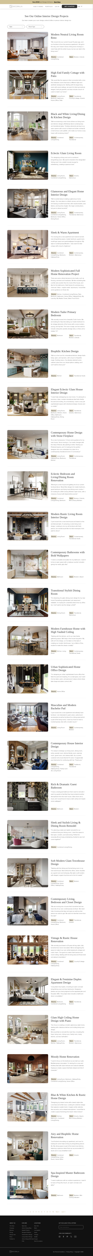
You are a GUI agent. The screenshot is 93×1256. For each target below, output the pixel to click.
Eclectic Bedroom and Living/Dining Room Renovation (63, 477)
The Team (12, 1226)
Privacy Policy (69, 1252)
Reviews (12, 1230)
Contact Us (12, 1239)
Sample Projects (26, 1230)
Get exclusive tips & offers (67, 1223)
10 (53, 1212)
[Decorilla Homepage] (16, 6)
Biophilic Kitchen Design (65, 351)
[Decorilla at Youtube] (75, 1236)
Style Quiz (24, 1226)
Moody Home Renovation (65, 1056)
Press (11, 1236)
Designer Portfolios (26, 1232)
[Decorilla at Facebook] (63, 1237)
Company (12, 1228)
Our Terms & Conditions (59, 1252)
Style (11, 27)
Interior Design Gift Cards (28, 1239)
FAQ (23, 1241)
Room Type (32, 27)
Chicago (36, 1234)
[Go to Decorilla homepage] (14, 1252)
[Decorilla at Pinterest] (67, 1237)
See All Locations (38, 1241)
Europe (36, 1239)
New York (36, 1226)
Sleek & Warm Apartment (65, 232)
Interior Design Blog (26, 1228)
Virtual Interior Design (27, 1234)
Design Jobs (13, 1234)
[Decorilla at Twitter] (71, 1237)
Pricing (11, 1232)
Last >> (63, 1212)
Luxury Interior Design (27, 1236)
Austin (35, 1232)
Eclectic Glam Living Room (66, 153)
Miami (35, 1228)
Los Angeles (37, 1230)
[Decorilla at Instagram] (59, 1237)
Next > (57, 1212)
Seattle (36, 1236)
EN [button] (79, 6)
